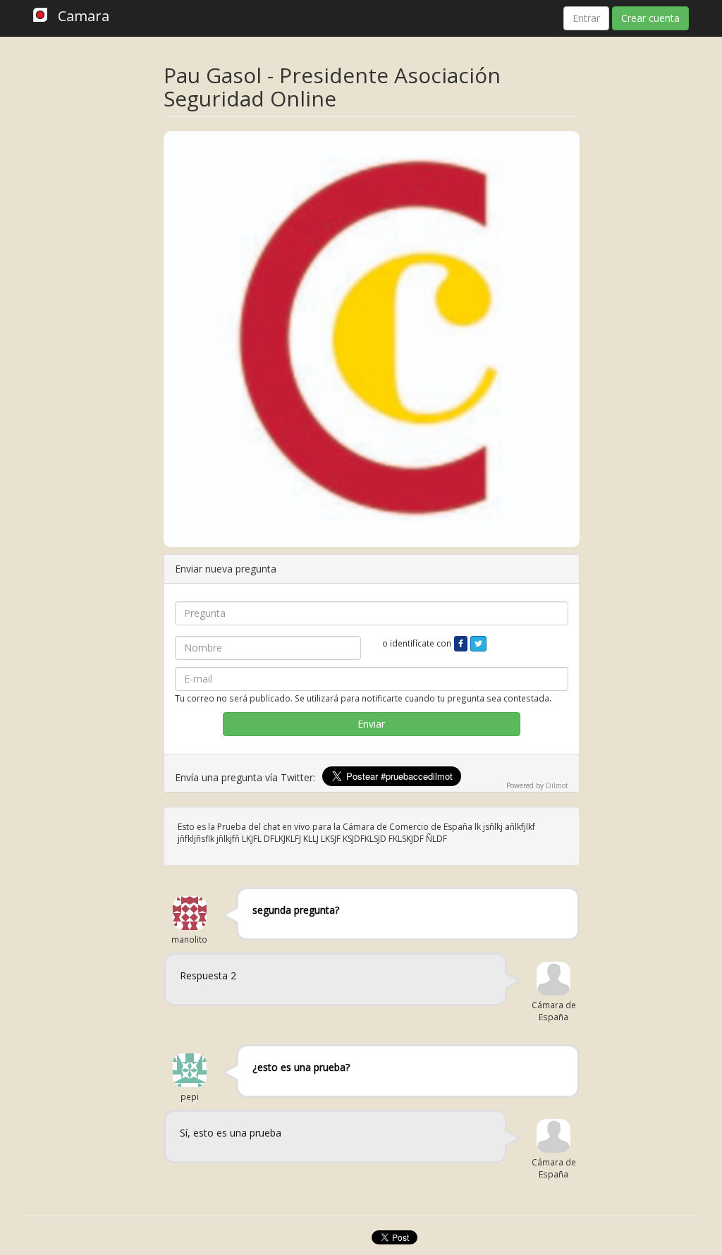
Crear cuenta (650, 18)
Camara (83, 15)
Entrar (586, 18)
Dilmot (557, 785)
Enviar (371, 723)
